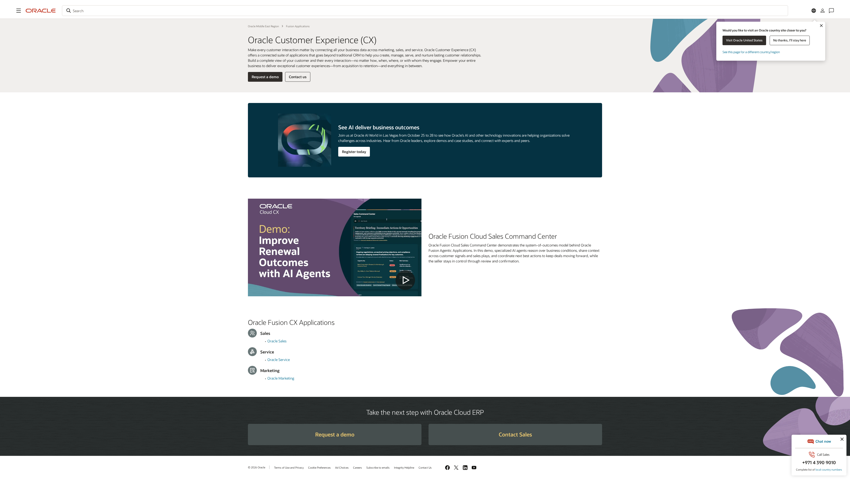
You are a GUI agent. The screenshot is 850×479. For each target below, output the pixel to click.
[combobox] (425, 10)
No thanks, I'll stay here (789, 40)
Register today (354, 151)
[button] (18, 10)
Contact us (298, 76)
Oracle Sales (276, 341)
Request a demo (265, 76)
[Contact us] (831, 10)
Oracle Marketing (280, 378)
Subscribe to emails (378, 467)
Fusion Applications (298, 26)
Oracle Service (278, 359)
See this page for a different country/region (751, 52)
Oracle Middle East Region (263, 26)
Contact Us (425, 467)
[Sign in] (822, 10)
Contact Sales (515, 434)
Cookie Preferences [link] (319, 467)
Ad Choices (342, 467)
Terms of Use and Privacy (289, 467)
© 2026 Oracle (256, 467)
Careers (357, 467)
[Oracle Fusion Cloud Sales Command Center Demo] (334, 247)
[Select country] (813, 10)
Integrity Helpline (404, 467)
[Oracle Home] (41, 11)
